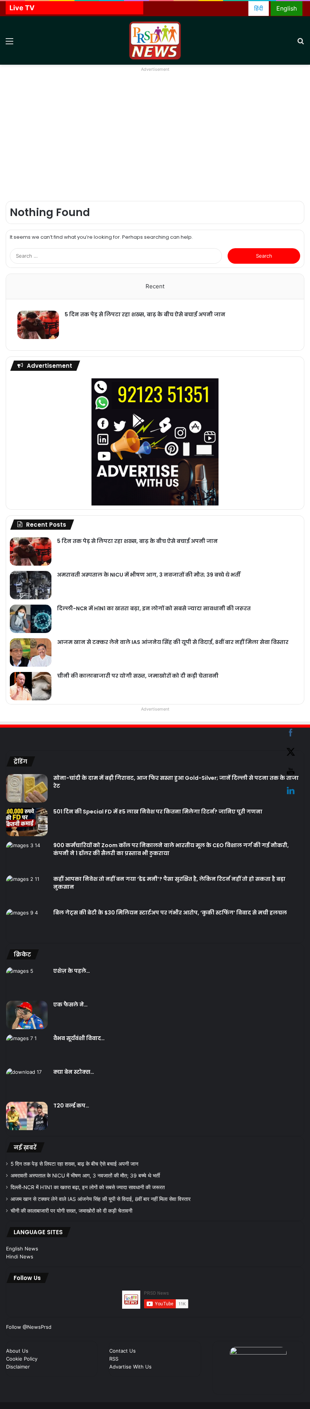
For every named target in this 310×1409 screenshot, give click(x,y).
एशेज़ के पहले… (71, 971)
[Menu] (9, 43)
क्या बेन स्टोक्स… (73, 1072)
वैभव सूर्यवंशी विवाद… (79, 1038)
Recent (155, 286)
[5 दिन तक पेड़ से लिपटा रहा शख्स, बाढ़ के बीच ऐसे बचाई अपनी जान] (38, 325)
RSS (113, 1359)
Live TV (21, 8)
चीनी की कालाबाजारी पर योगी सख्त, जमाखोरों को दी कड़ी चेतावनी (138, 676)
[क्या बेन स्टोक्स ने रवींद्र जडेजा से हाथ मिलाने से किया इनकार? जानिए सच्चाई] (27, 1082)
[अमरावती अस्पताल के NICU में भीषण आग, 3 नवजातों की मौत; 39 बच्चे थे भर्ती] (30, 585)
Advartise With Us (130, 1367)
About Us (17, 1351)
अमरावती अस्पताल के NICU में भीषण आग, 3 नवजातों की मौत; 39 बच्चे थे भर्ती (148, 575)
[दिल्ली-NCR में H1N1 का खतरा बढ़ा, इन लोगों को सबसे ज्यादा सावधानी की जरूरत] (30, 619)
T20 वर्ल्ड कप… (71, 1105)
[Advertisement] (155, 140)
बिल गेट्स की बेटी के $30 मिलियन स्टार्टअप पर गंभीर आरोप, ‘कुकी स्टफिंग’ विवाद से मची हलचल (170, 912)
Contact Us (122, 1351)
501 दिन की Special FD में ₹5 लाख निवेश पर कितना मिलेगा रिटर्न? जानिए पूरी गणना (157, 811)
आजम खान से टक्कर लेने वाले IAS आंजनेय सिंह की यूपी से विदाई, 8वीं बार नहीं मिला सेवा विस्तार (172, 642)
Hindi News (19, 1256)
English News (22, 1249)
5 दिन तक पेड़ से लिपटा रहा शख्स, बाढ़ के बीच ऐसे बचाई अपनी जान (145, 314)
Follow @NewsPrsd (28, 1327)
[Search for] (300, 43)
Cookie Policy (21, 1359)
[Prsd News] (155, 40)
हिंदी (258, 8)
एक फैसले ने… (70, 1004)
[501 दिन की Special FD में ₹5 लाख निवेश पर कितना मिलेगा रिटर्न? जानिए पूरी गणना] (27, 822)
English (286, 8)
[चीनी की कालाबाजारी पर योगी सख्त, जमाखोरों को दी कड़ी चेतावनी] (30, 686)
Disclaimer (18, 1367)
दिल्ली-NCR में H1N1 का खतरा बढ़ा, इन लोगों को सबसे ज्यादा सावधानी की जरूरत (154, 608)
